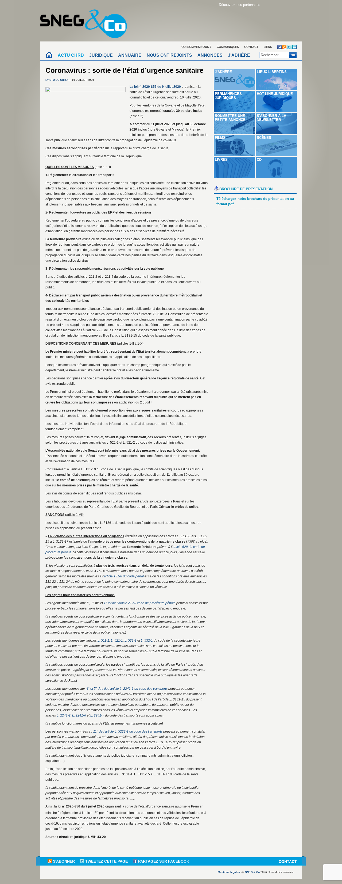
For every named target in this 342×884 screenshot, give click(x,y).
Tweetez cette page (106, 861)
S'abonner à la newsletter (271, 118)
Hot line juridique (275, 94)
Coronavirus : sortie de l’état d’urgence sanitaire (124, 70)
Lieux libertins (272, 72)
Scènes (264, 138)
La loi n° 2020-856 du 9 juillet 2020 (155, 87)
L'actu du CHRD (56, 79)
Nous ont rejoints (169, 55)
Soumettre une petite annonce (230, 118)
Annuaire (129, 55)
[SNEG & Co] (86, 22)
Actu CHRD (71, 55)
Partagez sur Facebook (163, 861)
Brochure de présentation (246, 189)
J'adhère (223, 72)
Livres (221, 160)
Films (220, 138)
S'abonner (64, 861)
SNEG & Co (252, 872)
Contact (251, 46)
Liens (268, 46)
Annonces (210, 55)
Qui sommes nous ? (196, 46)
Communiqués (228, 46)
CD (259, 160)
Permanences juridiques (228, 96)
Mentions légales (229, 872)
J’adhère (239, 55)
